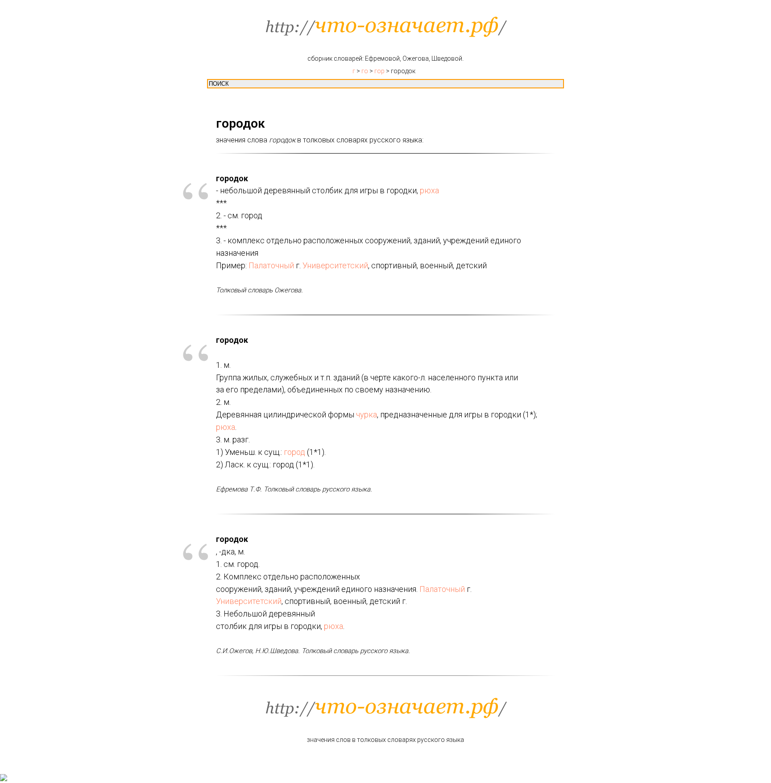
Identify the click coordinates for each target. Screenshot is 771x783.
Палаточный (271, 265)
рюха (429, 190)
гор (379, 71)
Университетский (335, 265)
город (294, 452)
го (364, 71)
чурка (366, 414)
